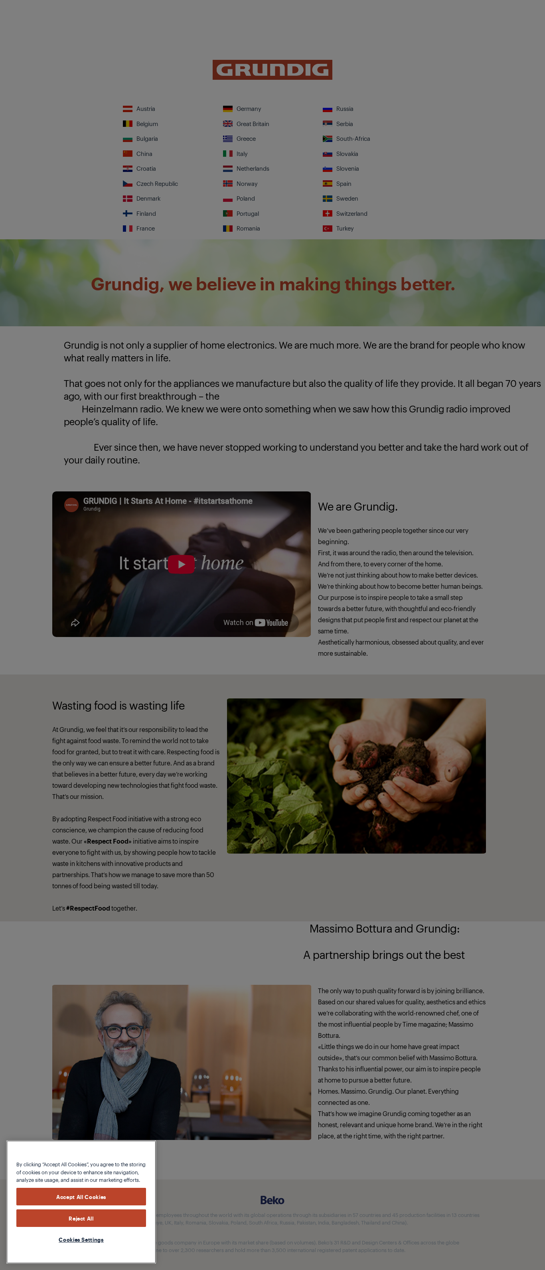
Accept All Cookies (81, 1196)
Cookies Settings (81, 1239)
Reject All (81, 1218)
